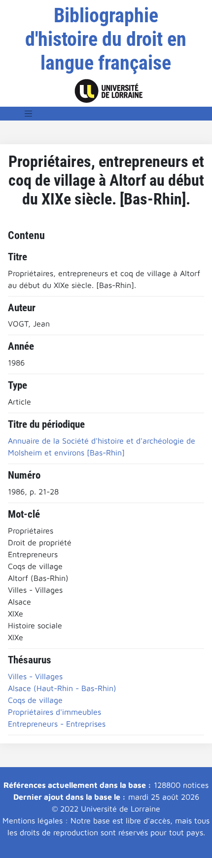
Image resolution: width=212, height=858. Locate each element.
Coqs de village (35, 699)
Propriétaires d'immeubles (54, 711)
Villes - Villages (35, 676)
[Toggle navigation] (28, 114)
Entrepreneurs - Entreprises (57, 723)
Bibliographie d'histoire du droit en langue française (105, 39)
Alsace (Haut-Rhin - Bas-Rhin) (62, 688)
